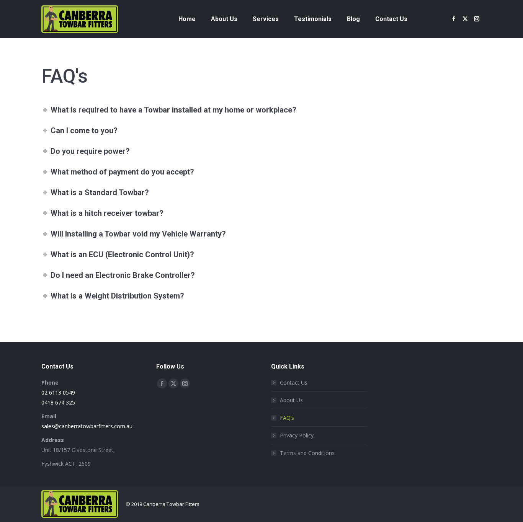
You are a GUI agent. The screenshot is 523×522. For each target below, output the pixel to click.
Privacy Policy (297, 435)
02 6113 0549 (58, 392)
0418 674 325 (58, 402)
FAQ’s (287, 417)
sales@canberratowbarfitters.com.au (86, 426)
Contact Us (293, 382)
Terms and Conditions (307, 453)
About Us (291, 400)
